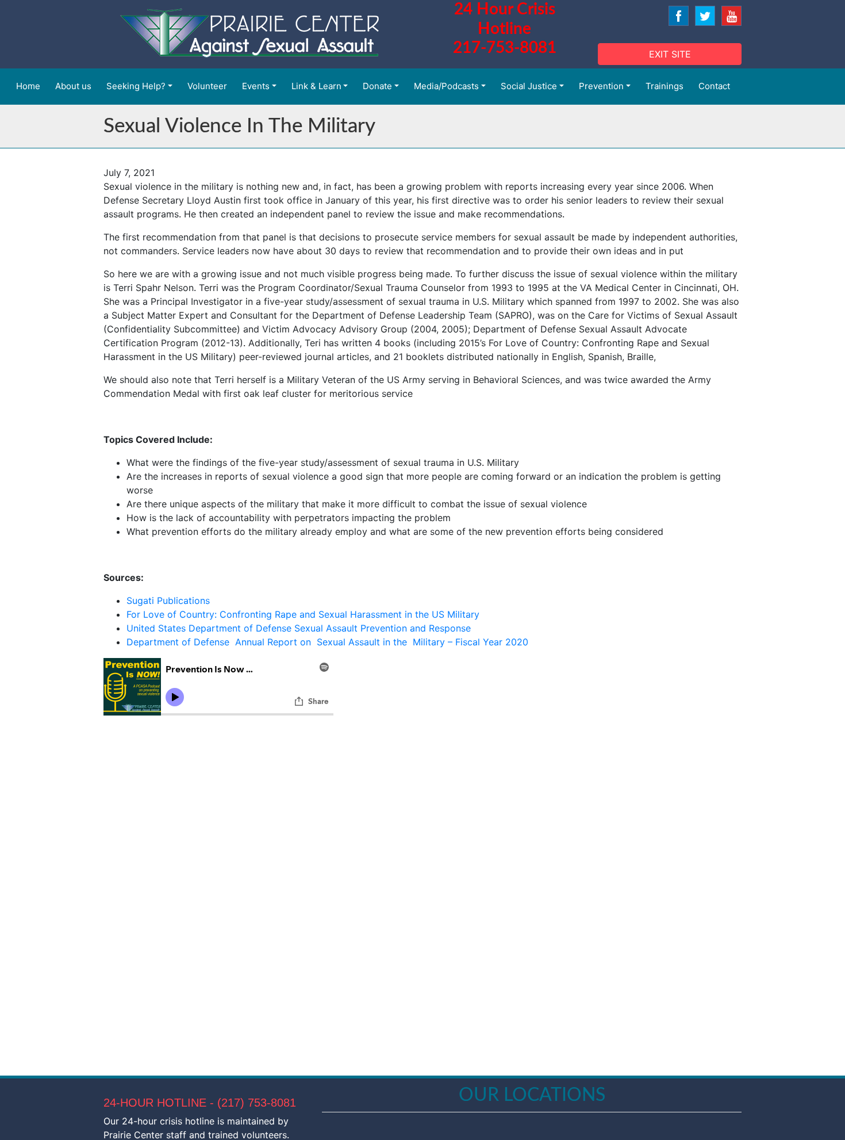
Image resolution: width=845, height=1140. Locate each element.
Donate (377, 86)
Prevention (601, 86)
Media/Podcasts (446, 86)
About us (73, 86)
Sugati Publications (168, 600)
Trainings (664, 86)
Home (28, 86)
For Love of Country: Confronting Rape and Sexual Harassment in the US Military (302, 614)
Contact (714, 86)
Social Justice (529, 86)
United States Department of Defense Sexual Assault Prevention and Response (298, 628)
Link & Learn (316, 86)
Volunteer (207, 86)
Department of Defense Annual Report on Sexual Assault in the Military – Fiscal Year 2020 (327, 642)
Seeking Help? (136, 86)
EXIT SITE (670, 54)
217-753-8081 (504, 48)
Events (256, 86)
